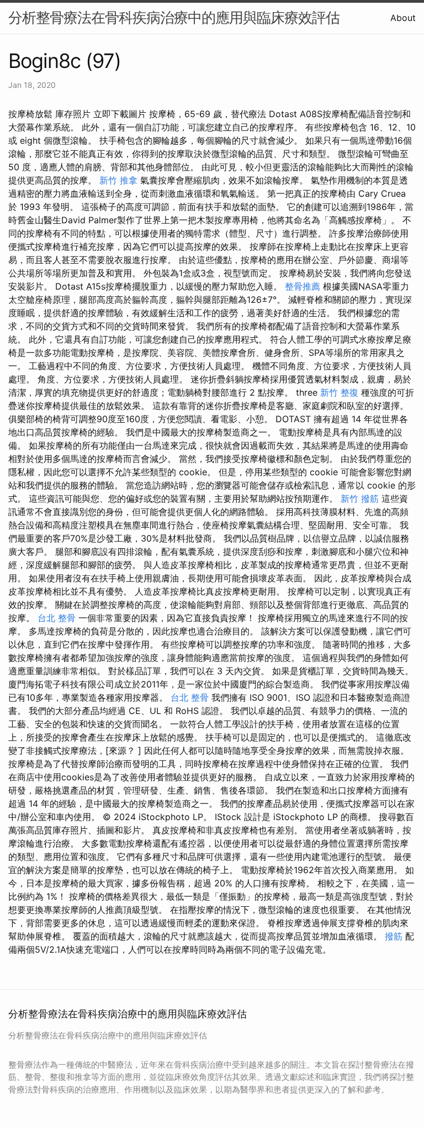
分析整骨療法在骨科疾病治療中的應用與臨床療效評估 (174, 17)
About (403, 17)
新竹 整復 (339, 392)
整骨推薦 (302, 286)
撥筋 (393, 936)
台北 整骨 (57, 617)
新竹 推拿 (118, 180)
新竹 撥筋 (360, 498)
